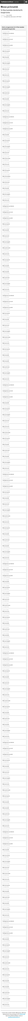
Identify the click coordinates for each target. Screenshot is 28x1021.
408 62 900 (22, 1014)
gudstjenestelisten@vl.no (14, 1017)
